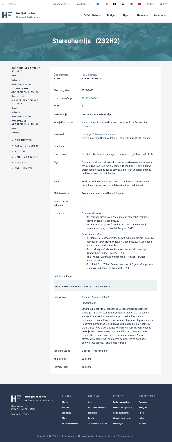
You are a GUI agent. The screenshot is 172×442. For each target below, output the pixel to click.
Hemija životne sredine (21, 84)
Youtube (142, 424)
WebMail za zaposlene (122, 407)
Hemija (14, 76)
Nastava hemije (18, 96)
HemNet (65, 407)
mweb (132, 436)
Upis (90, 402)
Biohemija (15, 80)
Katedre (91, 418)
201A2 (85, 98)
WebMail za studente (122, 418)
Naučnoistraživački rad (97, 424)
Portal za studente (121, 413)
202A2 (94, 98)
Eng (165, 4)
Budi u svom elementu (97, 407)
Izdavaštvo (92, 413)
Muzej (64, 418)
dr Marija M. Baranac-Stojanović (99, 134)
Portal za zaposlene (121, 402)
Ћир (152, 4)
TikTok (141, 413)
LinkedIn (142, 418)
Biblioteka (66, 413)
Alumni (65, 402)
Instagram (143, 407)
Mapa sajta (118, 424)
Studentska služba (70, 424)
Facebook (143, 402)
